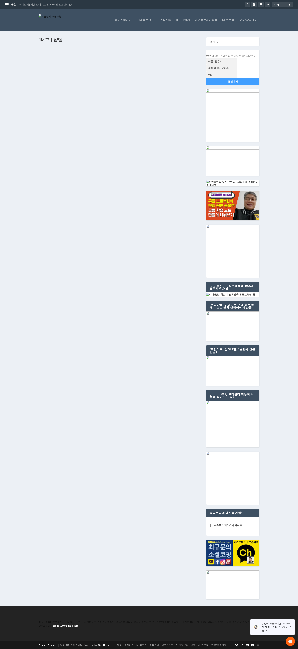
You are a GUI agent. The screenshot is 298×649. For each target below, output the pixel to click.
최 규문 (45, 59)
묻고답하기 (183, 20)
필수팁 (79, 59)
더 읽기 (48, 81)
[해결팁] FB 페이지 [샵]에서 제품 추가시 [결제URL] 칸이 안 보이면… (86, 54)
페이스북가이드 (124, 20)
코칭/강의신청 (248, 20)
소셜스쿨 (165, 20)
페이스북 (71, 59)
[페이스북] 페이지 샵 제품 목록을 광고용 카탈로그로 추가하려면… (84, 101)
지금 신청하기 (232, 81)
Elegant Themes (48, 645)
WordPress (104, 645)
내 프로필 (228, 20)
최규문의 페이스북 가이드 (228, 525)
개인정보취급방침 (206, 20)
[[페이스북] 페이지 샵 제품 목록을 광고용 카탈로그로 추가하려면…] (116, 94)
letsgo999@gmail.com (65, 625)
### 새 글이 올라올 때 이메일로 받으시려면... (230, 55)
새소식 (67, 106)
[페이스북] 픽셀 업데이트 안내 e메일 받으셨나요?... (46, 4)
